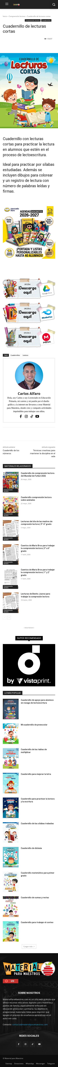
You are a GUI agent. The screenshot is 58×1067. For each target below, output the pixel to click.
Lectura (25, 355)
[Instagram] (26, 416)
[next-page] (9, 617)
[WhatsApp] (34, 46)
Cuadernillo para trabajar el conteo (37, 922)
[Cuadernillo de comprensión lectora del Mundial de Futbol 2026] (11, 482)
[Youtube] (37, 416)
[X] (21, 46)
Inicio (5, 16)
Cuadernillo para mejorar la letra (36, 774)
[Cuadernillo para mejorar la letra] (11, 783)
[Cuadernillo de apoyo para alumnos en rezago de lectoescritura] (11, 709)
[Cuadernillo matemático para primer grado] (11, 882)
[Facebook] (14, 46)
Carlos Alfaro (29, 393)
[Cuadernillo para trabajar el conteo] (11, 931)
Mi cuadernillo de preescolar (34, 725)
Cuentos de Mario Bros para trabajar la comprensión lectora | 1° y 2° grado (38, 572)
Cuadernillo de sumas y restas (35, 897)
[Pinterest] (27, 46)
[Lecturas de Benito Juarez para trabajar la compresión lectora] (11, 603)
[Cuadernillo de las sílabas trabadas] (11, 832)
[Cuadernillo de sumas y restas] (11, 906)
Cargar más (28, 946)
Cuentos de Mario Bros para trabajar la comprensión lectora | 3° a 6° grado (38, 548)
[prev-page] (4, 617)
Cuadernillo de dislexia (31, 848)
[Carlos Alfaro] (29, 375)
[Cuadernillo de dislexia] (11, 857)
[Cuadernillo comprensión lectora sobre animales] (11, 506)
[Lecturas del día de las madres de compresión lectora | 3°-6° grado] (11, 530)
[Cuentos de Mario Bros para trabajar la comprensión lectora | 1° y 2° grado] (11, 578)
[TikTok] (32, 416)
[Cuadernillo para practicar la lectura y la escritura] (11, 808)
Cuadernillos (46, 20)
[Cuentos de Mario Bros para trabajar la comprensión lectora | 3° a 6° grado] (11, 554)
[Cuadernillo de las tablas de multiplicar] (11, 758)
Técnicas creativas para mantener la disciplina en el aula (42, 453)
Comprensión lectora (17, 16)
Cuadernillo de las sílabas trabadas (37, 823)
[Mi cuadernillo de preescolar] (11, 733)
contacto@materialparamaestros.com (30, 1024)
